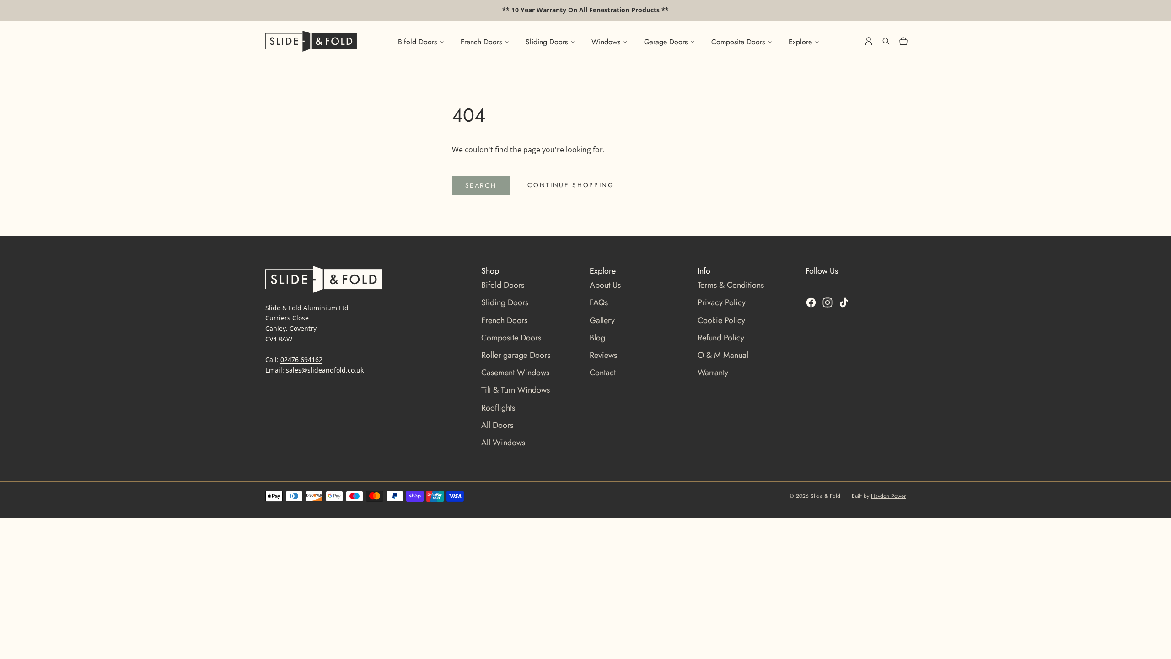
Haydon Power (888, 496)
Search (481, 185)
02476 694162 (301, 359)
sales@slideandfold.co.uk (325, 370)
